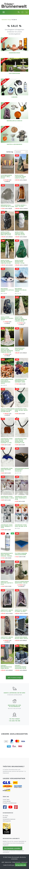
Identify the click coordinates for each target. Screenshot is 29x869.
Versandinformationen (9, 819)
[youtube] (11, 807)
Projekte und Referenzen (9, 803)
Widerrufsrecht (16, 862)
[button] (19, 12)
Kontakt (5, 817)
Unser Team (6, 799)
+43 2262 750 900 (14, 720)
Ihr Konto (5, 815)
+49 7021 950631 (14, 719)
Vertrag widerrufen (20, 865)
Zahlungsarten (7, 821)
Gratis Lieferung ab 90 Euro (14, 693)
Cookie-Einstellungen (9, 865)
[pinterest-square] (16, 807)
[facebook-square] (5, 807)
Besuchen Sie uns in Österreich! (14, 705)
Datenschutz (8, 862)
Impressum (24, 862)
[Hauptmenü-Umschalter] (4, 12)
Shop (9, 19)
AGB (3, 862)
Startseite (4, 19)
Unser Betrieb (6, 801)
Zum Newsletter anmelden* (12, 848)
